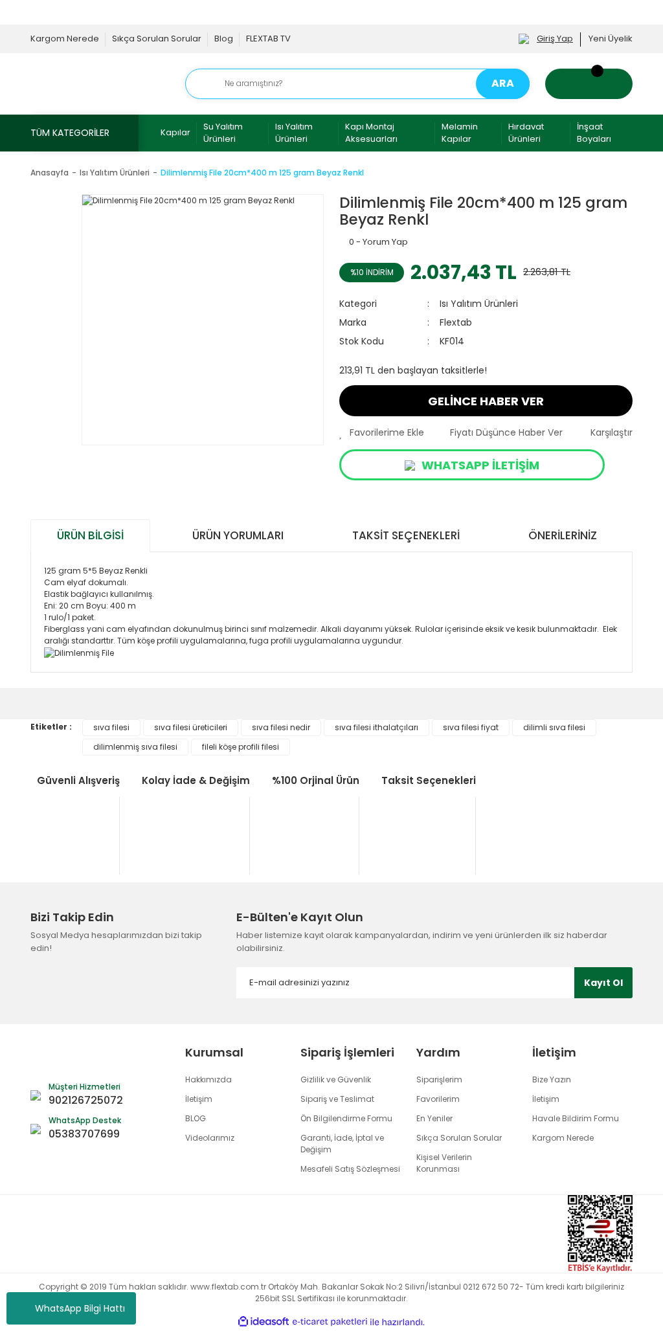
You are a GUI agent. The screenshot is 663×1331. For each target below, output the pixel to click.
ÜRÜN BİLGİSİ (90, 535)
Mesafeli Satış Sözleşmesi (350, 1168)
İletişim (198, 1098)
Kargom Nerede (64, 38)
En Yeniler (434, 1118)
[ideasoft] (263, 1322)
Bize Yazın (551, 1079)
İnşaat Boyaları (594, 133)
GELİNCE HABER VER (486, 401)
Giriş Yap (555, 38)
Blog (223, 38)
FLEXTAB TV (268, 38)
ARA (502, 83)
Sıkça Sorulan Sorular (156, 38)
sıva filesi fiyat (471, 727)
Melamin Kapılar (460, 133)
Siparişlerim (439, 1079)
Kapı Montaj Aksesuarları (371, 133)
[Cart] (589, 84)
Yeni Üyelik (611, 38)
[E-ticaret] (330, 1322)
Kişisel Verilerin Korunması (444, 1163)
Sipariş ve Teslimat (337, 1098)
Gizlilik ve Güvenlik (335, 1079)
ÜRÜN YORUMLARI (238, 535)
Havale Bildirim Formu (575, 1118)
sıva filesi (111, 727)
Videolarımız (209, 1137)
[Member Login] (524, 38)
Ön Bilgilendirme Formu (346, 1118)
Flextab (456, 322)
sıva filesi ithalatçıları (376, 727)
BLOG (195, 1118)
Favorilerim (438, 1098)
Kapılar (175, 132)
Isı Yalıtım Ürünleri (294, 133)
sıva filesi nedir (281, 727)
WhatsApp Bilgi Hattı (80, 1308)
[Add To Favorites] (381, 433)
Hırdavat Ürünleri (526, 133)
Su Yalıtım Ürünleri (223, 133)
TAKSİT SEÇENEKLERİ (406, 535)
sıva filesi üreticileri (190, 727)
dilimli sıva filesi (554, 727)
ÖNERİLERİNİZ (562, 535)
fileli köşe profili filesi (240, 746)
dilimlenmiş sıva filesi (135, 746)
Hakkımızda (208, 1079)
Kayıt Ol (603, 982)
